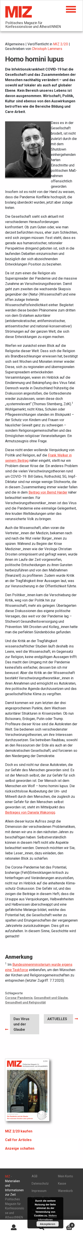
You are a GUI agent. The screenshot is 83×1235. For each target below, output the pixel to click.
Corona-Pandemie (19, 998)
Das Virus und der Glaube (22, 1024)
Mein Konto (65, 1176)
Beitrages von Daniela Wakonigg (30, 812)
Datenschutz (40, 1183)
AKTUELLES (57, 1020)
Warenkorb (65, 1191)
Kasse (62, 1183)
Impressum (39, 1191)
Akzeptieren (47, 1224)
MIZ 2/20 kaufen (18, 1131)
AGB (34, 1176)
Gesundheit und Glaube (51, 998)
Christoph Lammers (47, 49)
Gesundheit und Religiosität (25, 1002)
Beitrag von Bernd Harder (48, 492)
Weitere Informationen (47, 1217)
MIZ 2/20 (60, 44)
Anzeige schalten (19, 1148)
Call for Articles (18, 1140)
